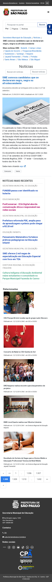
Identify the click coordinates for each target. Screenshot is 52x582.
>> (47, 479)
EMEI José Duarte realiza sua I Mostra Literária (22, 422)
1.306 (29, 473)
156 (5, 533)
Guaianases (10, 54)
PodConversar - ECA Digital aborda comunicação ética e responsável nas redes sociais (21, 207)
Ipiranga (20, 54)
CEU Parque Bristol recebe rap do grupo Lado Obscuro (26, 318)
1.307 (38, 473)
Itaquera (29, 54)
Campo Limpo (35, 48)
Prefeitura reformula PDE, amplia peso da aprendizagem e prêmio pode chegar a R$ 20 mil (22, 223)
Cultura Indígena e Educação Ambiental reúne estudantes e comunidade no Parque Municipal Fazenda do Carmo (22, 276)
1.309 (14, 479)
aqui (23, 166)
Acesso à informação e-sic (10, 3)
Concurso (7, 171)
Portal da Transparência (32, 3)
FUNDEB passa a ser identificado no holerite (20, 192)
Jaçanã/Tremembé (13, 57)
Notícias (25, 29)
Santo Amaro (10, 59)
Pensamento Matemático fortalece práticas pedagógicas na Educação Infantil (20, 240)
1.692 (39, 479)
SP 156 (42, 3)
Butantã (24, 48)
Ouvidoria (21, 3)
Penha (25, 57)
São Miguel (35, 59)
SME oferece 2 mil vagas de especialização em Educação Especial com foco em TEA (22, 256)
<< (9, 473)
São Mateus (23, 59)
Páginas (15, 29)
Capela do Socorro (12, 51)
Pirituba (34, 57)
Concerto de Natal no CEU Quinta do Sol (20, 352)
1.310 (24, 479)
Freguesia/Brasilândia (32, 51)
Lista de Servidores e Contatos (15, 537)
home (18, 171)
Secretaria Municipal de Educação (17, 37)
